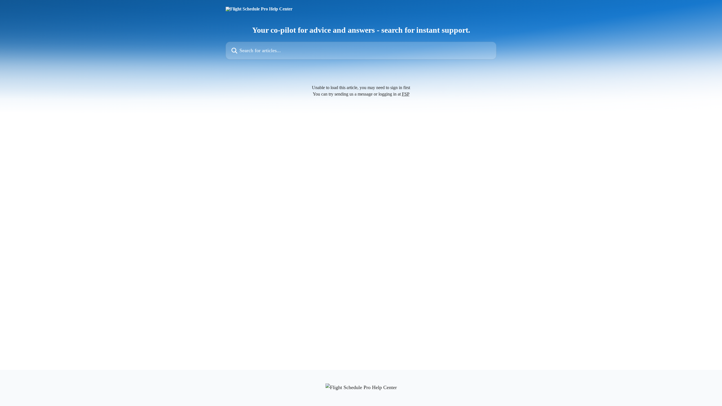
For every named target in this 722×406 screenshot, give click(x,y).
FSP (406, 94)
